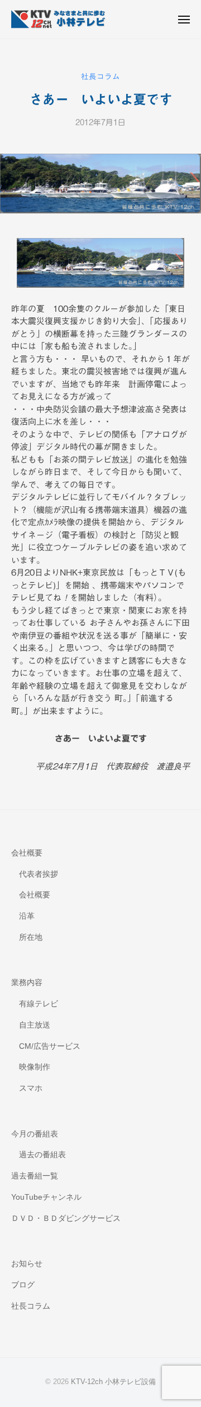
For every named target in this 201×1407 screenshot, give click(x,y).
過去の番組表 (42, 1155)
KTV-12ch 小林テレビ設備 (113, 1381)
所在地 (30, 937)
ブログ (23, 1285)
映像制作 (34, 1067)
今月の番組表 (34, 1134)
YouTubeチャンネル (46, 1197)
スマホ (30, 1088)
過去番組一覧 (34, 1176)
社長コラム (100, 76)
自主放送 (34, 1025)
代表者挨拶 (38, 874)
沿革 (27, 916)
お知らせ (26, 1263)
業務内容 (26, 982)
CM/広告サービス (49, 1046)
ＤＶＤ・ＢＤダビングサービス (66, 1218)
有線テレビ (38, 1004)
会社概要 (26, 853)
